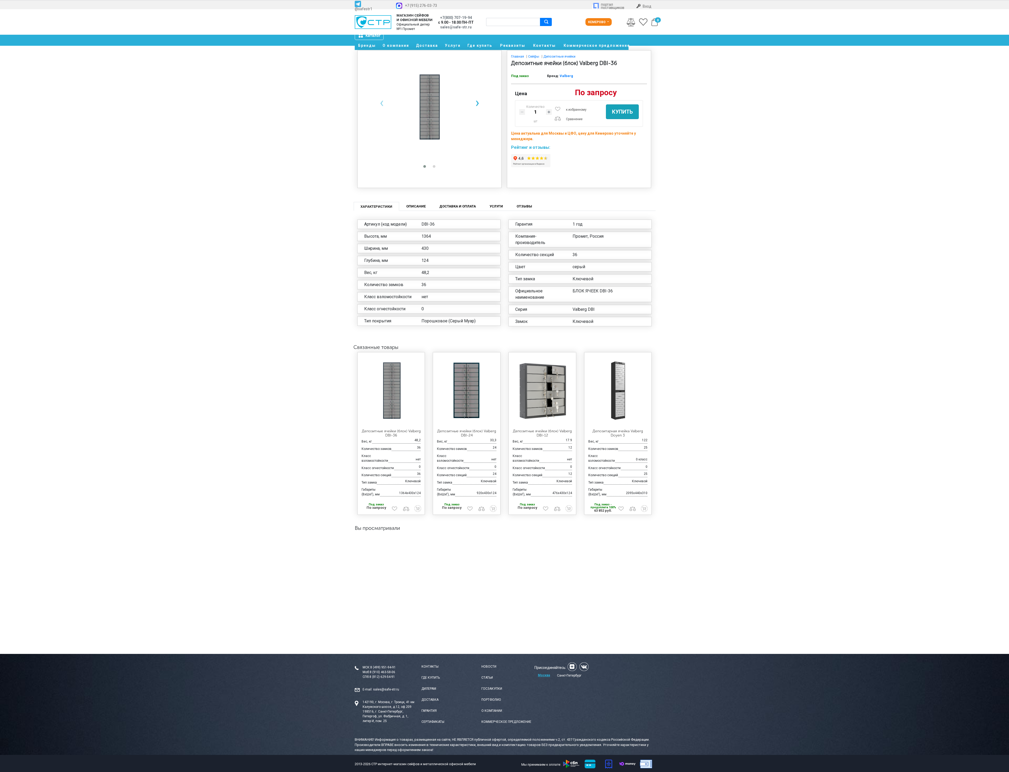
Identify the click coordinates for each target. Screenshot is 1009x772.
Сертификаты (432, 722)
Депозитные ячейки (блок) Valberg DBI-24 (466, 433)
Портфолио (491, 700)
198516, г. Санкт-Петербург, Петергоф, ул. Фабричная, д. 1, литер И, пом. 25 (385, 716)
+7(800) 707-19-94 (456, 18)
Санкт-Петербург (569, 675)
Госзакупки (491, 688)
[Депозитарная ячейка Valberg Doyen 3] (618, 390)
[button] (424, 166)
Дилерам (428, 688)
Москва (544, 675)
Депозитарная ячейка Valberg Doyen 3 (618, 433)
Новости (488, 666)
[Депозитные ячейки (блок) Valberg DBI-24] (466, 390)
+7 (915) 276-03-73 (421, 5)
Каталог (373, 35)
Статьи (487, 677)
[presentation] (381, 103)
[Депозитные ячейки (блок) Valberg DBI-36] (391, 390)
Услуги (453, 45)
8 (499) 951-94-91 (383, 667)
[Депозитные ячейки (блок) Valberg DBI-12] (542, 390)
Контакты (544, 45)
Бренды (367, 45)
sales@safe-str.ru (386, 689)
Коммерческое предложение (596, 45)
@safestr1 (363, 9)
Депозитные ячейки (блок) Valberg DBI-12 (542, 433)
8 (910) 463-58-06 (382, 672)
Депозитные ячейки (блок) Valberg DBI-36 (391, 433)
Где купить (479, 45)
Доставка (427, 45)
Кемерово (597, 22)
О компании (396, 45)
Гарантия (429, 711)
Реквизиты (512, 45)
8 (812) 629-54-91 (382, 677)
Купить (622, 112)
